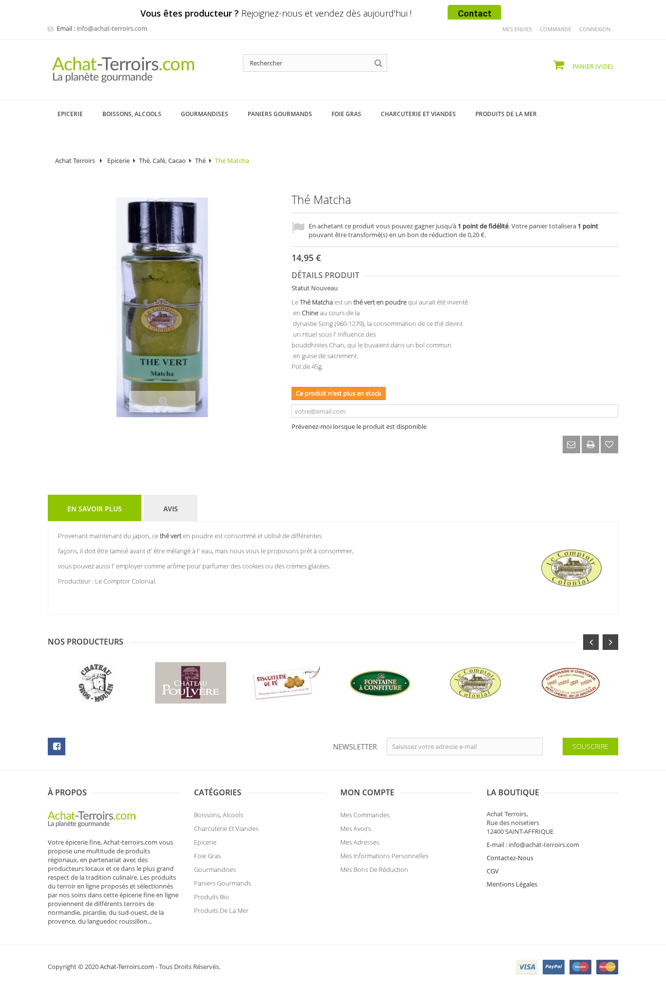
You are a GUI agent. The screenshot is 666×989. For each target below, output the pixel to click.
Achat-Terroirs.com (127, 966)
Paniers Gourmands (222, 883)
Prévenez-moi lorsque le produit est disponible (359, 426)
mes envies (517, 29)
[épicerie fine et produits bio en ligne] (96, 818)
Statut (301, 287)
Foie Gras (207, 855)
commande (555, 29)
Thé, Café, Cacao (162, 160)
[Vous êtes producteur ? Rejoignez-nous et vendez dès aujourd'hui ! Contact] (5, 3)
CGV (493, 871)
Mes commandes (365, 814)
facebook (56, 746)
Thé (200, 160)
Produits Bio (211, 896)
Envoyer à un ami (571, 444)
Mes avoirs (355, 828)
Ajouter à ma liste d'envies (609, 444)
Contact (474, 13)
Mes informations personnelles (384, 855)
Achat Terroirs (75, 160)
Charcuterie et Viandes (226, 828)
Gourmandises (215, 869)
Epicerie (118, 160)
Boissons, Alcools (218, 814)
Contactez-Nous (510, 857)
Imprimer (590, 444)
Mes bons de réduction (374, 869)
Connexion (594, 29)
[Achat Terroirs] (138, 69)
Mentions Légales (512, 884)
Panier (592, 66)
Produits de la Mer (221, 910)
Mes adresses (359, 842)
